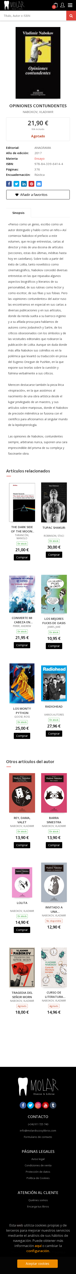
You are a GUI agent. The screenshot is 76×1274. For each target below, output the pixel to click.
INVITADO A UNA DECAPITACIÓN (54, 909)
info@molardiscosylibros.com (38, 1130)
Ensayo (39, 158)
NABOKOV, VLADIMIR (38, 112)
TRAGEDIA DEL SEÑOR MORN (22, 995)
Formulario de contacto (38, 1137)
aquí (38, 1245)
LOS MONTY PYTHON (22, 710)
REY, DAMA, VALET (22, 820)
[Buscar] (71, 15)
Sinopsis (18, 213)
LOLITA (22, 903)
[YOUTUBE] (45, 1105)
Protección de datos (38, 1171)
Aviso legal (38, 1159)
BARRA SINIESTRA (54, 820)
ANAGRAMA (42, 148)
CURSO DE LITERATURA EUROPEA (54, 994)
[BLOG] (53, 1105)
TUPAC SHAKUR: (54, 527)
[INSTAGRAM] (38, 1105)
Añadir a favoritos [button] (33, 194)
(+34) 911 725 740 (38, 1124)
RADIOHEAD (54, 706)
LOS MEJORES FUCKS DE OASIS (53, 621)
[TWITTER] (30, 1105)
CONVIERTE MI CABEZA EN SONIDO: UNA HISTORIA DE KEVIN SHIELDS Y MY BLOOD (22, 620)
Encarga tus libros (38, 1206)
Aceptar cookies (37, 1264)
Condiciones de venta (38, 1165)
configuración (37, 1250)
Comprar (22, 557)
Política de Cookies (38, 1178)
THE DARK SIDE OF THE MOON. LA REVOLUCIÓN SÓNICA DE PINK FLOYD (22, 529)
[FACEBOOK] (23, 1105)
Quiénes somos (38, 1200)
